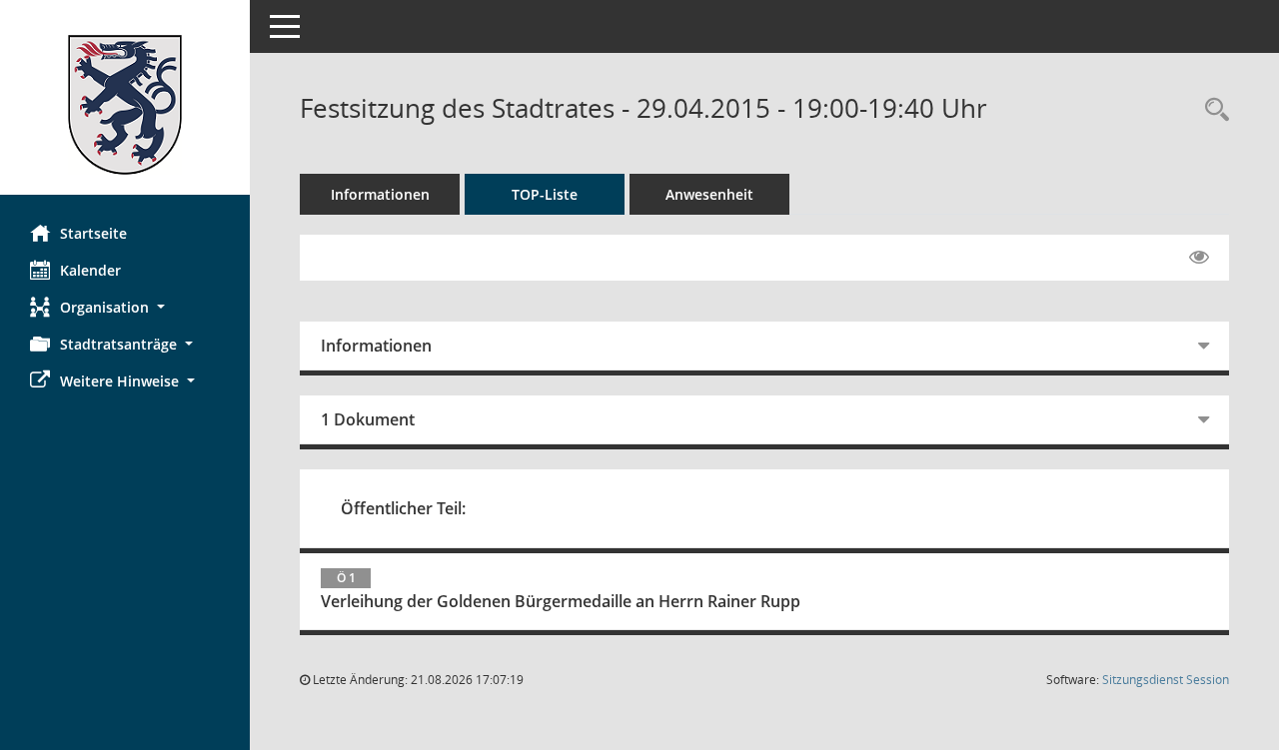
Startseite (93, 233)
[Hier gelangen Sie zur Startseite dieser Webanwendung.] (125, 105)
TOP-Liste (545, 194)
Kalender (90, 270)
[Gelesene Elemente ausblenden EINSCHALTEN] (1199, 258)
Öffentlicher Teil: (403, 508)
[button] (125, 307)
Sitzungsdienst (1165, 679)
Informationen (380, 194)
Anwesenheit (709, 194)
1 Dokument (368, 419)
